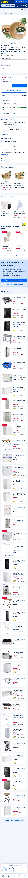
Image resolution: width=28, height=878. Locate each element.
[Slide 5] (14, 43)
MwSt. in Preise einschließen (12, 869)
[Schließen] (25, 865)
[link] (3, 61)
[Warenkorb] (19, 876)
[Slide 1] (11, 43)
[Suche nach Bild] (22, 10)
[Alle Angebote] (14, 876)
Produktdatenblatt (21, 317)
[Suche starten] (25, 10)
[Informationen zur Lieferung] (13, 110)
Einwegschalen (8, 13)
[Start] (3, 876)
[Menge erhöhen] (8, 85)
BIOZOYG (13, 113)
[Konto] (25, 876)
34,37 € (4, 77)
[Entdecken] (9, 876)
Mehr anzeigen (4, 134)
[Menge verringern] (2, 85)
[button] (21, 1)
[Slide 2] (12, 43)
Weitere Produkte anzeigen (12, 820)
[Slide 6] (15, 43)
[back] (2, 10)
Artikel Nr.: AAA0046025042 (7, 55)
